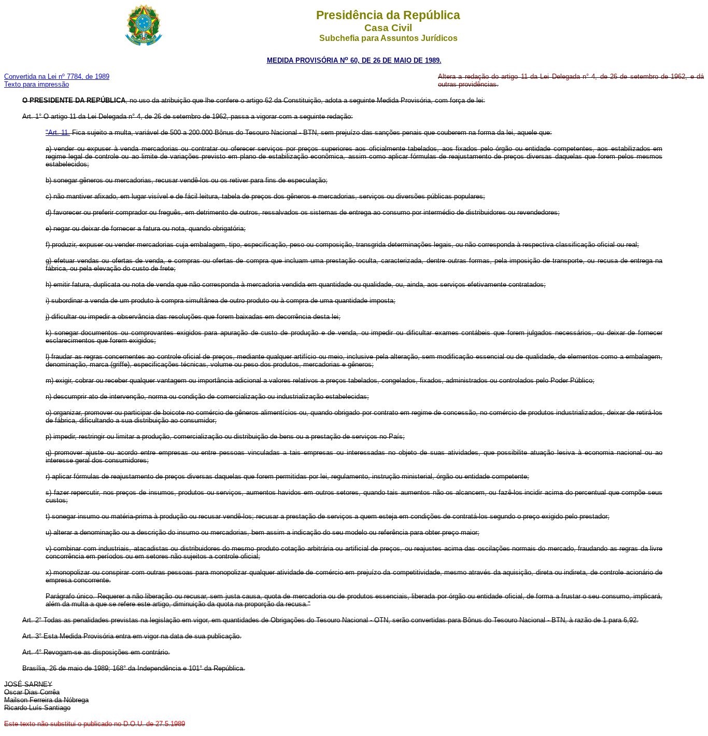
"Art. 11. (58, 132)
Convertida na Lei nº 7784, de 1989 (56, 76)
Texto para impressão (36, 84)
